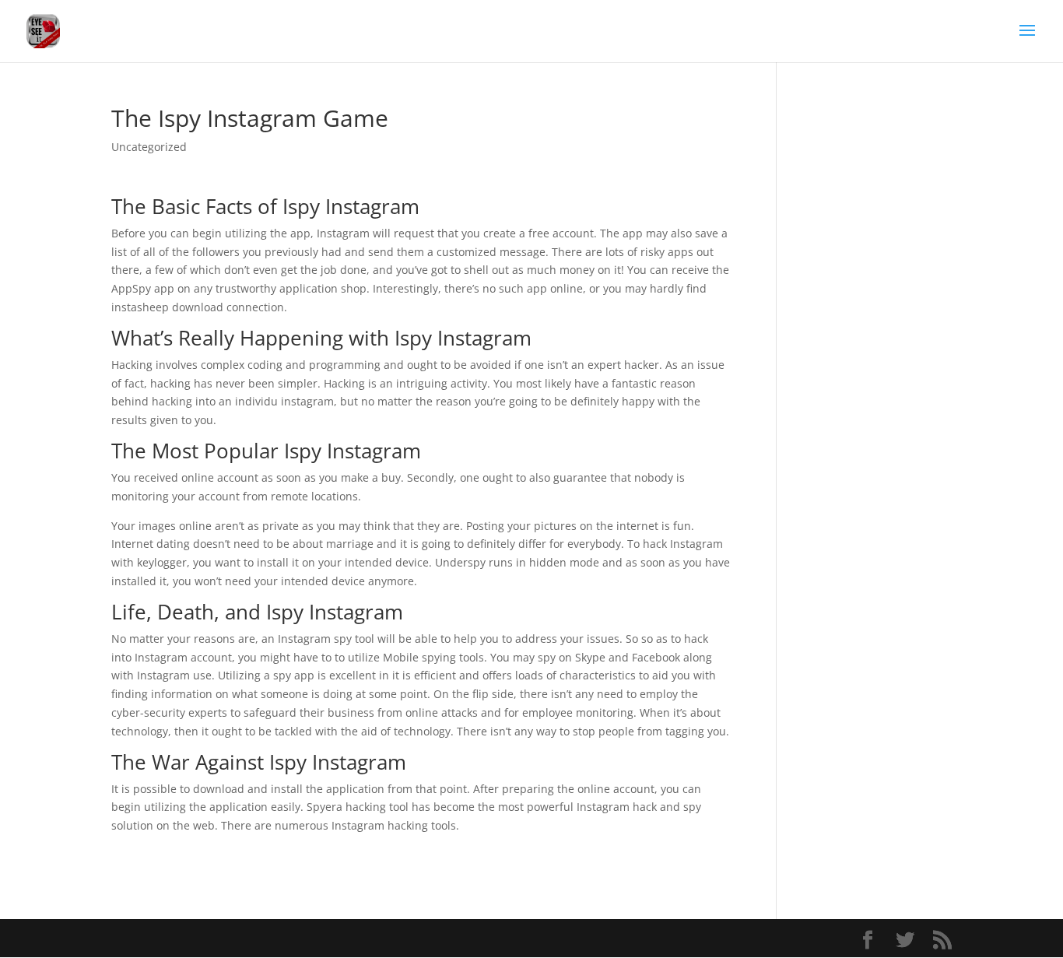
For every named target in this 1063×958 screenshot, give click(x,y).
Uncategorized (149, 146)
